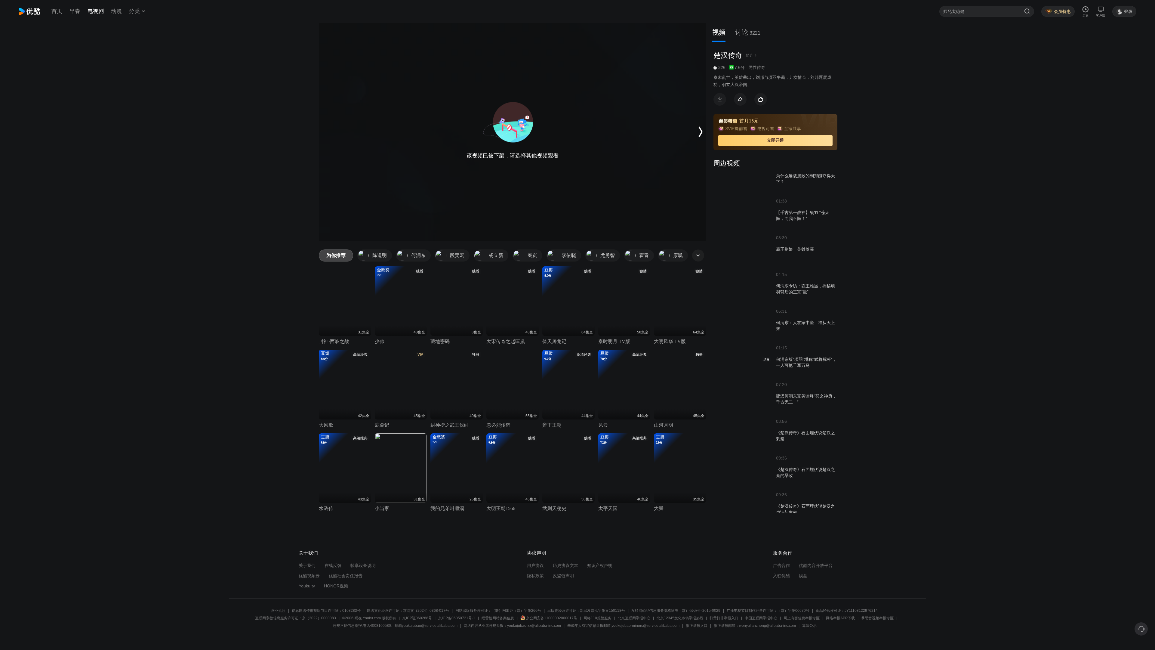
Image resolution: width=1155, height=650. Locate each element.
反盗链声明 (563, 575)
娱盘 (803, 575)
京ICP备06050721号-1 (456, 618)
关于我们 (307, 565)
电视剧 (96, 11)
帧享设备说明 (363, 565)
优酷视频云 (309, 575)
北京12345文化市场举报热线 (680, 618)
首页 (56, 11)
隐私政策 (535, 575)
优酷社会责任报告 (345, 575)
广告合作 (781, 565)
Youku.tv (307, 585)
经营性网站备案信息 (498, 618)
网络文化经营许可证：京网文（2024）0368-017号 (408, 610)
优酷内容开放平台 (816, 565)
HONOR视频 (336, 585)
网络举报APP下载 (840, 618)
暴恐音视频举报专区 (877, 618)
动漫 (116, 11)
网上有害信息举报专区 (802, 618)
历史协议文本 (565, 565)
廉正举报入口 (696, 626)
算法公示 (809, 626)
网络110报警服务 (597, 618)
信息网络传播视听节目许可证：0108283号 (326, 610)
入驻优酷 (781, 575)
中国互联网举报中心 (761, 618)
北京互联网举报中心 (634, 618)
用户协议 (535, 565)
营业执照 (278, 610)
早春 (74, 11)
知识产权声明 (599, 565)
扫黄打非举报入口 (724, 618)
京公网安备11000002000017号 (551, 618)
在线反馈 (333, 565)
